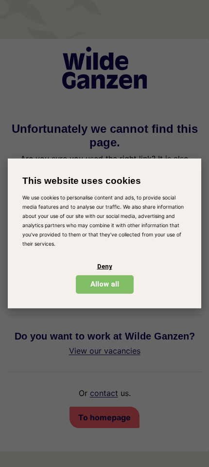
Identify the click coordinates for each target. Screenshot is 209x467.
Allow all (104, 284)
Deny (104, 266)
